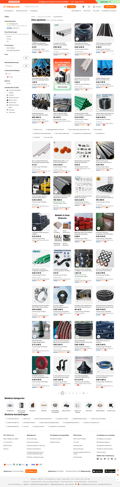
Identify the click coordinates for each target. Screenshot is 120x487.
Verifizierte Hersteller (56, 438)
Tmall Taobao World (50, 479)
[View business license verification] (76, 484)
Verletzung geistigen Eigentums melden (82, 452)
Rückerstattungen (78, 449)
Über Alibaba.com (9, 435)
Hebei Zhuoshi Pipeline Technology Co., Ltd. (105, 86)
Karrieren (6, 449)
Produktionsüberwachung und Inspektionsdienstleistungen (35, 452)
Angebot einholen (55, 442)
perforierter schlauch (39, 426)
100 (84, 393)
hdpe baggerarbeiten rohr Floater (55, 129)
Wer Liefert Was (85, 479)
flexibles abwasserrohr (13, 426)
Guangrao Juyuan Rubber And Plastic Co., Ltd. (41, 315)
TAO (72, 479)
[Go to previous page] (59, 393)
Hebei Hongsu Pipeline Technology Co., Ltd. (62, 121)
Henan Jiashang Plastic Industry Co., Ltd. (105, 168)
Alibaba (33, 16)
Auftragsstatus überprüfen (104, 445)
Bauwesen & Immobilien (44, 16)
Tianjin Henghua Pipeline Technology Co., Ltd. (84, 53)
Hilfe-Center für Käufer (79, 438)
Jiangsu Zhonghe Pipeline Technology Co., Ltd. (105, 313)
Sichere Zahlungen (32, 438)
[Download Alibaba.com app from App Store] (97, 471)
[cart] (89, 7)
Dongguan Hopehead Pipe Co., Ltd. (62, 53)
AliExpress (33, 479)
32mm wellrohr (98, 129)
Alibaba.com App (86, 471)
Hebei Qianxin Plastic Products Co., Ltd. (84, 203)
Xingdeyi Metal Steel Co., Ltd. (82, 168)
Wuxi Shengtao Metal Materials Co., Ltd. (62, 207)
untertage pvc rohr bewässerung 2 (82, 133)
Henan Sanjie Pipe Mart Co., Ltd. (62, 313)
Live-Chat (76, 442)
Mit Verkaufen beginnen (103, 442)
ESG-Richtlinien (8, 445)
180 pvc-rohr (27, 418)
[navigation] (17, 205)
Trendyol (77, 479)
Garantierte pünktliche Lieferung (36, 445)
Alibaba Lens (7, 471)
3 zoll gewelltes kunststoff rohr (71, 422)
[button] (65, 7)
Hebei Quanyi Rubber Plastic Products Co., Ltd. (62, 170)
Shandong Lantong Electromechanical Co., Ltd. (62, 279)
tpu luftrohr (37, 137)
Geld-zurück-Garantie (33, 442)
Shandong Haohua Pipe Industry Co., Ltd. (41, 50)
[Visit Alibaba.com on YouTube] (112, 459)
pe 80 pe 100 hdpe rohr (13, 422)
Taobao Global (66, 479)
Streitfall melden (77, 445)
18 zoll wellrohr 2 (100, 133)
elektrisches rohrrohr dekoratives (42, 133)
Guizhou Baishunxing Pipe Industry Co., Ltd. (41, 350)
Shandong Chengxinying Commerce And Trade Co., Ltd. (105, 206)
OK (26, 58)
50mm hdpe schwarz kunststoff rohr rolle (79, 129)
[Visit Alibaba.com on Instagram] (108, 459)
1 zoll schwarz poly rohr (13, 418)
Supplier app (52, 471)
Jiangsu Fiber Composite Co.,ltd (104, 50)
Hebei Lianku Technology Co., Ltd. (41, 206)
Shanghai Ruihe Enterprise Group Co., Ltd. (84, 123)
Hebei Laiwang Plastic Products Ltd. (41, 240)
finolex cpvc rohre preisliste (99, 418)
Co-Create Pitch (8, 442)
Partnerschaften (101, 452)
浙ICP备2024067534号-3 (105, 484)
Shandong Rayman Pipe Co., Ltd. (41, 86)
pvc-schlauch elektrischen (62, 133)
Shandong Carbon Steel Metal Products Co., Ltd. (41, 121)
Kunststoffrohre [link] (58, 16)
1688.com (40, 479)
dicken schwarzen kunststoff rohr (43, 418)
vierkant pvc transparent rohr (91, 422)
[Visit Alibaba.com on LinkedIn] (101, 459)
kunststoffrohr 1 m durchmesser (57, 426)
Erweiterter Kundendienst (34, 449)
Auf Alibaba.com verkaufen (104, 438)
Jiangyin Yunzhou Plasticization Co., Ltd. (105, 123)
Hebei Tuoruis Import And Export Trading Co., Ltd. (105, 279)
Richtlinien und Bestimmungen (35, 457)
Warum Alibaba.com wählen (11, 438)
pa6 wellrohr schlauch (29, 422)
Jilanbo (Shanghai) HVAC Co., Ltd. (105, 240)
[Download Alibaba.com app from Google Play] (110, 471)
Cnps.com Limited (80, 313)
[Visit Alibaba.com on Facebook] (98, 459)
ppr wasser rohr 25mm (62, 418)
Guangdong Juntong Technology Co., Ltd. (84, 240)
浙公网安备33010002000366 (88, 484)
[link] (117, 470)
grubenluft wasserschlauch (80, 418)
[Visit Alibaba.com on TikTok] (115, 459)
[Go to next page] (87, 393)
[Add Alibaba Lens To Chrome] (31, 471)
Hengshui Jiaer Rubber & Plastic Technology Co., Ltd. (84, 280)
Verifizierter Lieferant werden (105, 449)
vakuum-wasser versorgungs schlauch (49, 422)
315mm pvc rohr (38, 129)
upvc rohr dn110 (49, 137)
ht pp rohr (26, 426)
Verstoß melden (77, 457)
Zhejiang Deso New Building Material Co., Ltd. (41, 279)
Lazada (58, 479)
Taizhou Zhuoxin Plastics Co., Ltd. (84, 88)
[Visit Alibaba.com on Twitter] (105, 459)
